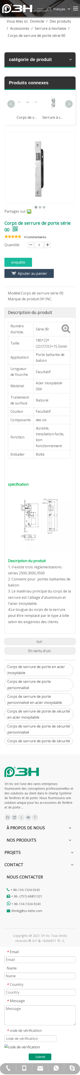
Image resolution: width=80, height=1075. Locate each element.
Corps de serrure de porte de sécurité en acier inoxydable (38, 714)
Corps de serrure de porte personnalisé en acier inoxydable (34, 699)
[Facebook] (7, 817)
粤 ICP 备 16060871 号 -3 (46, 941)
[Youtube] (28, 817)
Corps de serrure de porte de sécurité (38, 741)
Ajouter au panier (32, 273)
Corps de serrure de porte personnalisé (29, 684)
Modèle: (14, 293)
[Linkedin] (14, 817)
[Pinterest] (35, 817)
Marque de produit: (24, 298)
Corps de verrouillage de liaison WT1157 (27, 117)
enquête (18, 262)
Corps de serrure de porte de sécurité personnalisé (38, 729)
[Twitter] (21, 817)
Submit (40, 1057)
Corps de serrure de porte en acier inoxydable (36, 669)
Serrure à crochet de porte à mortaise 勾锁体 (52, 117)
